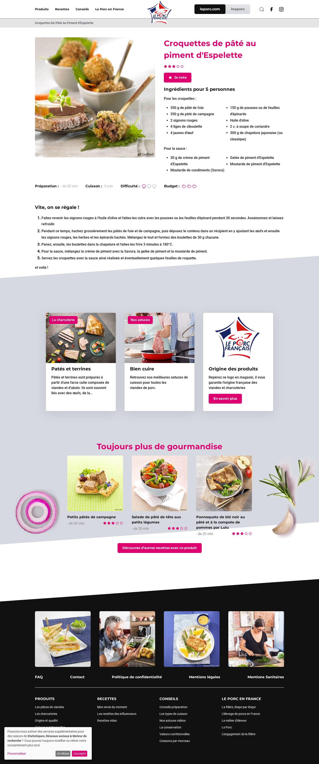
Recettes (62, 9)
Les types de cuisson (173, 714)
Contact (77, 677)
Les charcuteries (46, 714)
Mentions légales (204, 677)
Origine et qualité (46, 720)
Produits (42, 9)
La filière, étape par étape (239, 707)
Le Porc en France (109, 9)
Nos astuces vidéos (173, 720)
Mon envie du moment (112, 707)
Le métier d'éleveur (234, 720)
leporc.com (210, 9)
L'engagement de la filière (238, 734)
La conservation (170, 727)
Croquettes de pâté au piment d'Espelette (64, 23)
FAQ (39, 677)
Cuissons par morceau (175, 741)
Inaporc (238, 9)
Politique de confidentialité (137, 677)
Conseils (82, 9)
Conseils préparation (173, 707)
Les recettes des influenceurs (116, 714)
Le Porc (227, 727)
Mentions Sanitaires (266, 677)
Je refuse (63, 753)
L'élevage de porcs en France (241, 714)
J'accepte (79, 753)
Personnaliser (16, 753)
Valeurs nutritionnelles (175, 734)
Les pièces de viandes (49, 707)
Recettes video (107, 720)
